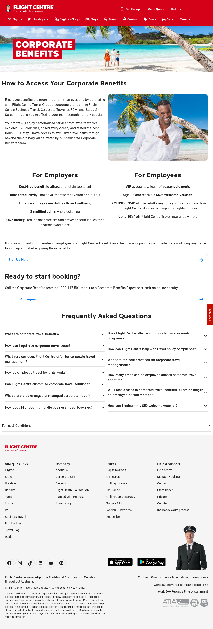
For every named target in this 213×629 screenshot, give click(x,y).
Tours (112, 19)
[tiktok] (30, 563)
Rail (7, 510)
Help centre (164, 470)
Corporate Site (65, 476)
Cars (170, 19)
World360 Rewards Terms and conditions (181, 584)
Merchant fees (87, 610)
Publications (13, 523)
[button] (210, 314)
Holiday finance (116, 483)
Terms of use (199, 577)
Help (174, 9)
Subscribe (113, 516)
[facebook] (9, 563)
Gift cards (113, 476)
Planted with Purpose (70, 496)
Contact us (164, 483)
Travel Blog (12, 530)
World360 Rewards (119, 510)
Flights (17, 19)
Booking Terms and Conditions (83, 613)
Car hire (10, 490)
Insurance (113, 490)
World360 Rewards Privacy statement (183, 591)
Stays (94, 19)
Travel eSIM (114, 503)
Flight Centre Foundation (72, 490)
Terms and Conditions (37, 596)
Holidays (39, 19)
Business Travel (15, 516)
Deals (152, 19)
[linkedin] (40, 563)
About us (62, 470)
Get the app (133, 9)
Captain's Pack (116, 470)
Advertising (63, 503)
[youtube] (51, 563)
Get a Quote (156, 9)
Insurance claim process (173, 510)
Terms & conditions (176, 577)
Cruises (132, 19)
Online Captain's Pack (120, 496)
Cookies (162, 503)
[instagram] (19, 563)
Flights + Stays (70, 19)
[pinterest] (61, 563)
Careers (61, 483)
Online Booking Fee (42, 606)
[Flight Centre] (21, 448)
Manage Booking (168, 476)
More (183, 19)
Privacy (162, 496)
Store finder (165, 490)
